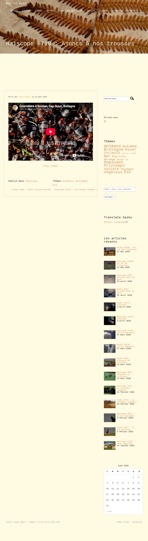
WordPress (137, 522)
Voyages (127, 169)
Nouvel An (122, 159)
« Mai (109, 511)
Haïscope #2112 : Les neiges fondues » (76, 189)
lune (133, 153)
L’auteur (117, 11)
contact (132, 11)
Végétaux (113, 172)
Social (91, 11)
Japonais (126, 153)
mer (107, 156)
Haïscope (31, 181)
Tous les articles (70, 11)
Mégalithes (119, 156)
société (111, 169)
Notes (50, 11)
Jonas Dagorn (24, 97)
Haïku (14, 11)
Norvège (109, 159)
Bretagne (81, 181)
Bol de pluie (17, 3)
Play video (50, 166)
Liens (103, 11)
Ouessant (114, 162)
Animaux (68, 181)
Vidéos (26, 11)
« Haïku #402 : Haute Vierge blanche (30, 189)
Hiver (131, 150)
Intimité (112, 153)
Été (55, 185)
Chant (38, 11)
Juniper (126, 522)
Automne (130, 146)
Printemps (114, 166)
